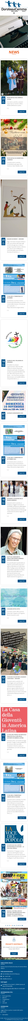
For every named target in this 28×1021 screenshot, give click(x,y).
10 (22, 925)
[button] (14, 13)
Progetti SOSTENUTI (14, 944)
